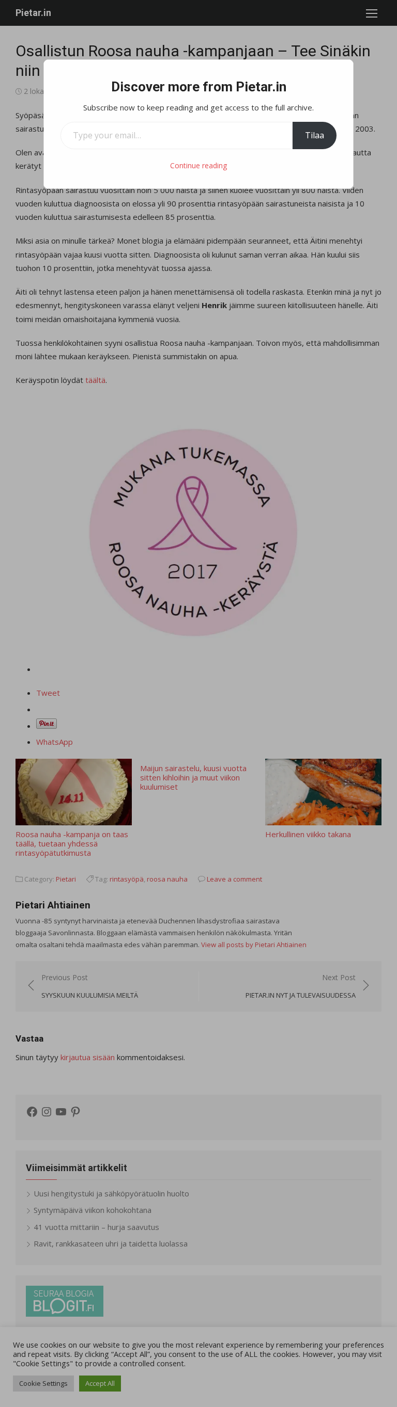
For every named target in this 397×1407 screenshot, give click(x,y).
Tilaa (314, 135)
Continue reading (198, 165)
